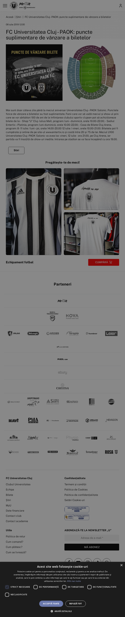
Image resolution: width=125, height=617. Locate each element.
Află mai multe (74, 581)
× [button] (121, 565)
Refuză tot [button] (75, 603)
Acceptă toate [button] (51, 603)
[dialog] (62, 589)
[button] (62, 611)
